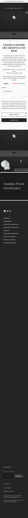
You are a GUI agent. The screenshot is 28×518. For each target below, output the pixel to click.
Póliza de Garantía (9, 236)
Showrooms (7, 221)
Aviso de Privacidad (9, 243)
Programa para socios (10, 227)
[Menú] (21, 5)
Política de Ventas (9, 239)
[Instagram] (7, 211)
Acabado (3, 87)
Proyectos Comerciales (11, 224)
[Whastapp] (10, 211)
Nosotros (6, 218)
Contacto (6, 230)
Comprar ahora (14, 120)
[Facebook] (5, 211)
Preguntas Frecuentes (10, 233)
